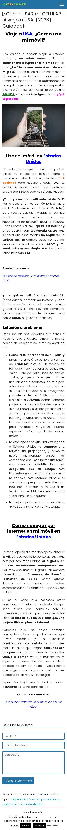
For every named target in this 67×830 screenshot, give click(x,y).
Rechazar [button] (40, 825)
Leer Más (52, 825)
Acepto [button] (26, 825)
